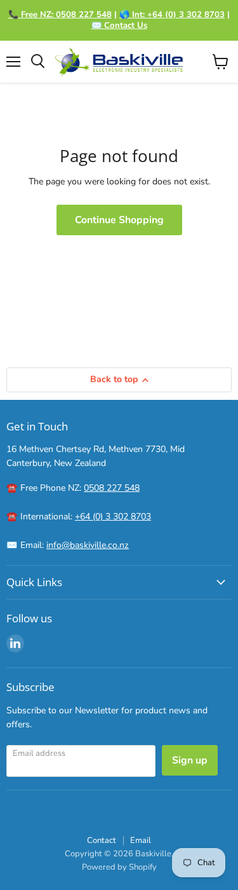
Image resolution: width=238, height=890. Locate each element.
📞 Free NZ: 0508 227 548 (60, 14)
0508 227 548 (112, 488)
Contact (101, 840)
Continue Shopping (119, 220)
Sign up (190, 760)
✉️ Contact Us (119, 25)
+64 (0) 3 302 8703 (113, 516)
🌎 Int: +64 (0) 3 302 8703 (172, 14)
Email (140, 840)
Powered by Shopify (119, 867)
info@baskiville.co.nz (87, 545)
